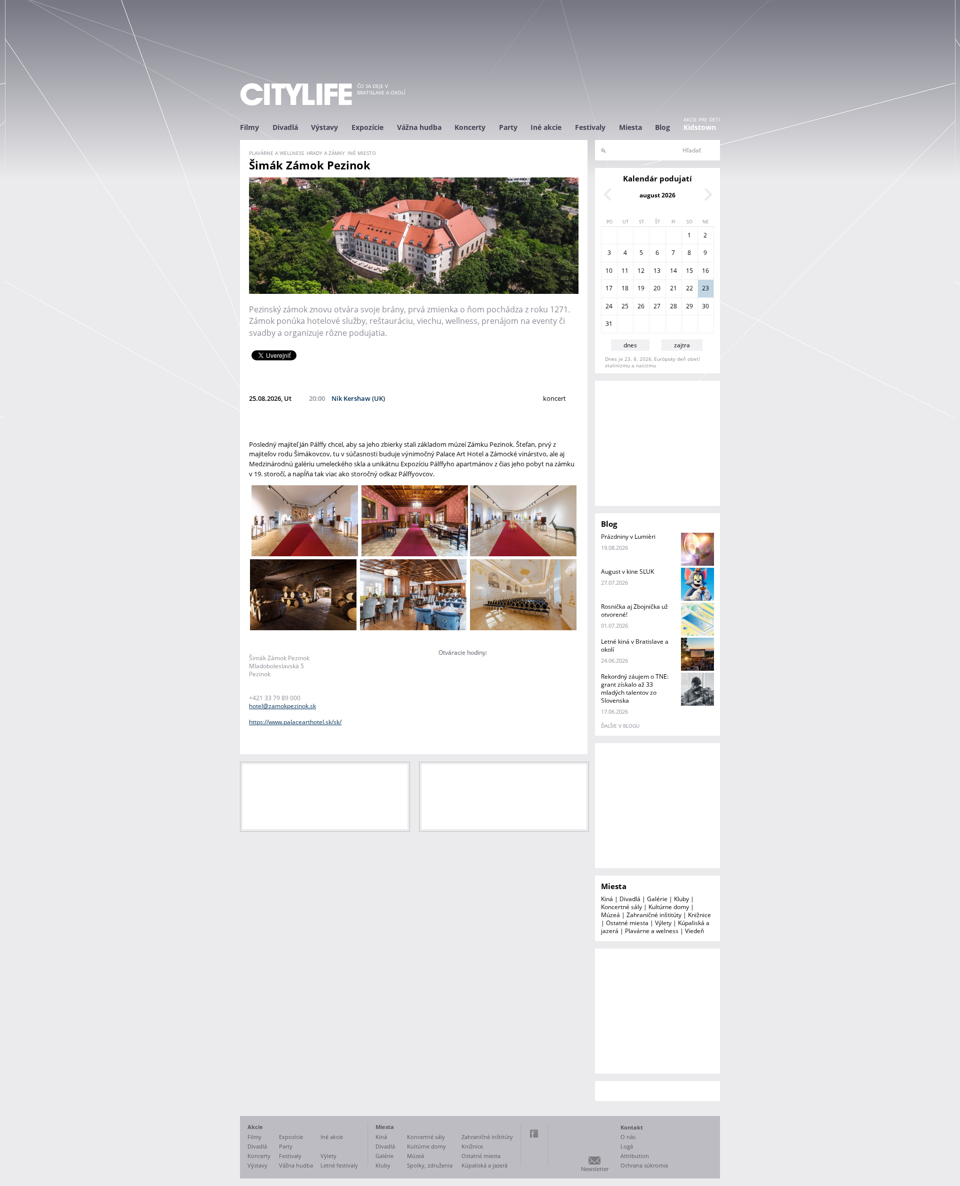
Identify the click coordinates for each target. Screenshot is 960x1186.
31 (609, 323)
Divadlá (285, 127)
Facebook (534, 1133)
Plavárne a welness (651, 931)
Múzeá (610, 915)
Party (508, 127)
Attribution (634, 1156)
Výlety (663, 923)
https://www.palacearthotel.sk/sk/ (295, 722)
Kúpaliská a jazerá (485, 1165)
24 (609, 306)
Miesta (630, 127)
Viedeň (694, 931)
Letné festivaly (339, 1165)
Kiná (607, 899)
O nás (628, 1137)
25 (625, 306)
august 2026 (658, 195)
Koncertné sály (621, 907)
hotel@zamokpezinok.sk (282, 706)
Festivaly (590, 127)
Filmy (249, 127)
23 (705, 288)
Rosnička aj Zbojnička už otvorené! (634, 610)
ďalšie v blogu (620, 725)
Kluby (681, 899)
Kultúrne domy (668, 907)
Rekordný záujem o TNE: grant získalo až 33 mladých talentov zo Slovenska (634, 688)
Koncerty (470, 127)
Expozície (368, 127)
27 (657, 306)
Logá (626, 1146)
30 (705, 306)
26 (641, 306)
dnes (630, 345)
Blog (662, 127)
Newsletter (594, 1169)
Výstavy (324, 127)
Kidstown (700, 127)
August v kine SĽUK (627, 571)
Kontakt (631, 1127)
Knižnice (699, 915)
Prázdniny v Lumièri (628, 536)
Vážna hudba (419, 127)
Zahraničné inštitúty (654, 915)
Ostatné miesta (627, 923)
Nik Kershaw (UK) (358, 398)
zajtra (682, 345)
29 (689, 306)
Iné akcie (546, 127)
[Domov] (296, 94)
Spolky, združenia (429, 1165)
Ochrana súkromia (644, 1165)
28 (673, 306)
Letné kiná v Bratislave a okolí (634, 645)
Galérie (657, 899)
